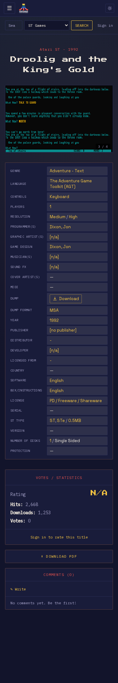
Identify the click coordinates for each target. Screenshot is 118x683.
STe (61, 420)
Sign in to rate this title (59, 537)
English (57, 380)
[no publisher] (63, 330)
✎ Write (18, 589)
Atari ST (50, 49)
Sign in (105, 25)
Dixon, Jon (60, 227)
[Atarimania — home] (23, 8)
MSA (54, 310)
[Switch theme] (109, 8)
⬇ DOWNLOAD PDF (59, 556)
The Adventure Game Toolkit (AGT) (71, 183)
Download (69, 298)
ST (52, 420)
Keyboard (59, 196)
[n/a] (54, 350)
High (73, 216)
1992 (54, 320)
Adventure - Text (67, 171)
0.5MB (74, 420)
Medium (57, 216)
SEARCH (81, 25)
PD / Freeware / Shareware (76, 400)
